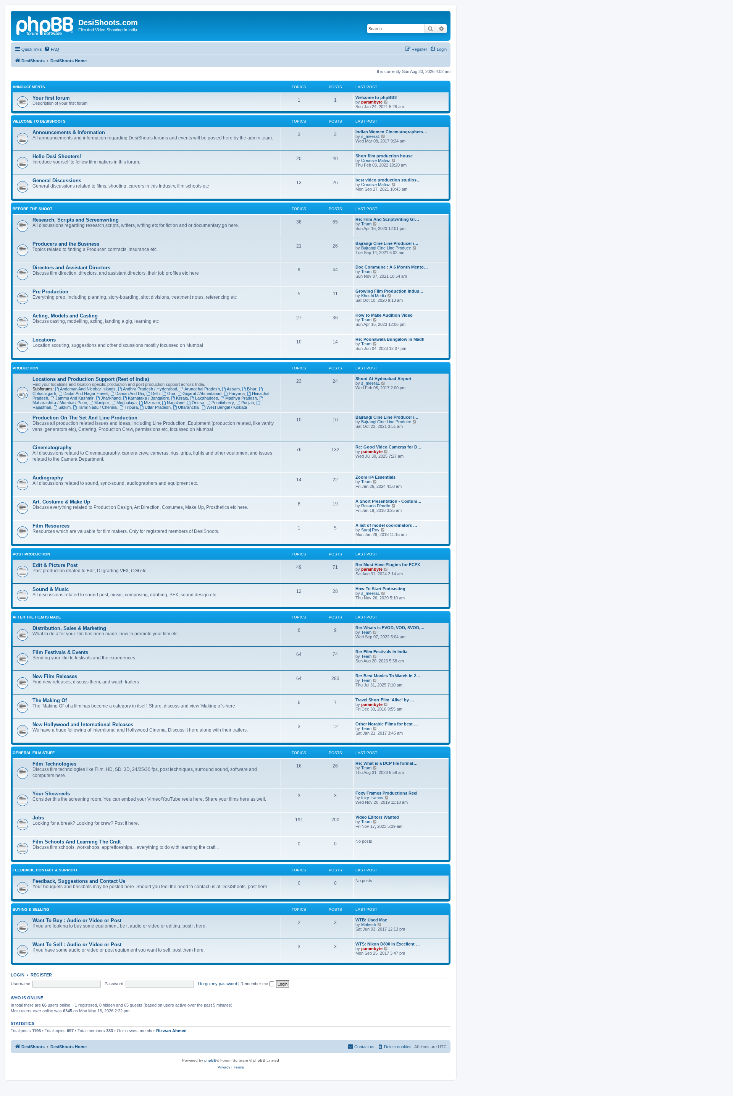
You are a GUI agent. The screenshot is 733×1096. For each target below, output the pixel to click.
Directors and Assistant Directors (71, 267)
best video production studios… (388, 180)
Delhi (155, 393)
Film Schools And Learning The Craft (76, 842)
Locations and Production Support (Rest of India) (90, 379)
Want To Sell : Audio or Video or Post (76, 944)
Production (25, 368)
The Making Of (49, 700)
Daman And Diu (129, 393)
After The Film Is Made (37, 617)
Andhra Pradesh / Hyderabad (150, 389)
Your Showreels (51, 794)
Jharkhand (111, 398)
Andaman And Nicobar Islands (88, 389)
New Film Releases (54, 676)
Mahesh (368, 924)
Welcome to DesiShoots (39, 121)
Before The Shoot (32, 209)
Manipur (101, 402)
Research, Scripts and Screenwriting (75, 220)
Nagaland (175, 402)
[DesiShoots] (45, 25)
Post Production (31, 554)
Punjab (247, 402)
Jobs (38, 818)
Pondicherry (223, 402)
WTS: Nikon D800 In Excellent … (387, 944)
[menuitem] (51, 49)
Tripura (131, 407)
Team (366, 224)
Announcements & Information (68, 132)
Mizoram (152, 402)
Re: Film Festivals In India (381, 651)
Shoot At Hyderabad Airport (383, 378)
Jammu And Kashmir (74, 398)
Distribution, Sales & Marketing (69, 628)
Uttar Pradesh (158, 407)
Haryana (237, 393)
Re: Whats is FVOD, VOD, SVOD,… (390, 627)
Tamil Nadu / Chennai (97, 407)
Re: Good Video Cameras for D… (388, 447)
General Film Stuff (34, 753)
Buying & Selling (31, 909)
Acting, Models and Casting (65, 316)
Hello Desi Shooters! (56, 156)
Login (17, 975)
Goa (171, 393)
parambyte (372, 102)
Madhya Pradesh (241, 398)
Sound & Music (50, 589)
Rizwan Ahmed (171, 1030)
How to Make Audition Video (384, 315)
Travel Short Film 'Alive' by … (384, 700)
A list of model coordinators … (386, 525)
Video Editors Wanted (377, 817)
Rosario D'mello (375, 505)
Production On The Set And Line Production (84, 418)
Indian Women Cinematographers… (391, 132)
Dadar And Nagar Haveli (85, 393)
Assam (233, 389)
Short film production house (384, 156)
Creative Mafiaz (375, 160)
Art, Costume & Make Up (61, 502)
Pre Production (50, 292)
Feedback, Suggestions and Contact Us (78, 881)
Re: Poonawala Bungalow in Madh (390, 339)
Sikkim (64, 407)
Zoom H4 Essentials (375, 477)
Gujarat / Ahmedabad (201, 393)
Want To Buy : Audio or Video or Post (76, 920)
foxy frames (372, 797)
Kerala (182, 398)
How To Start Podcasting (380, 588)
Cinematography (51, 447)
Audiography (47, 478)
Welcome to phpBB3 (376, 97)
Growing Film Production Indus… (389, 291)
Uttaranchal (188, 407)
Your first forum (51, 98)
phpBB (210, 1060)
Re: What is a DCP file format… (386, 763)
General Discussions (56, 180)
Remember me (255, 983)
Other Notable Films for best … (386, 724)
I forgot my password (217, 983)
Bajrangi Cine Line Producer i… (386, 243)
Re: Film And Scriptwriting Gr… (387, 219)
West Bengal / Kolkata (227, 407)
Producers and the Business (65, 244)
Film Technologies (54, 764)
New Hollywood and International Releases (82, 724)
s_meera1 (370, 136)
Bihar (252, 389)
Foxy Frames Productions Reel (386, 793)
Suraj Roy (370, 530)
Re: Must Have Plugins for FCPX (387, 564)
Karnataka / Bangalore (148, 398)
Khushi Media (373, 295)
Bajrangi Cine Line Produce (386, 248)
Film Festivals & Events (60, 652)
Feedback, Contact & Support (45, 870)
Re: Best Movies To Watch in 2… (387, 675)
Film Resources (50, 526)
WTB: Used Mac (371, 920)
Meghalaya (126, 402)
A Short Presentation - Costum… (388, 501)
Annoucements (29, 87)
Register (41, 975)
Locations (44, 340)
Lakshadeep (206, 398)
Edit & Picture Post (54, 565)
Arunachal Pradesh (202, 389)
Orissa (198, 402)
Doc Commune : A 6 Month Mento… (391, 267)
